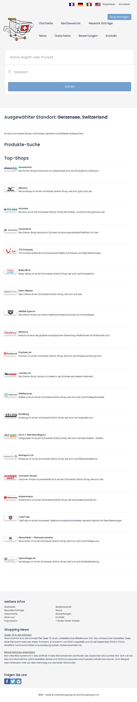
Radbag (24, 414)
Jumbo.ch (25, 373)
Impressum (10, 620)
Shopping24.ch (90, 694)
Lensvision (25, 229)
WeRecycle (25, 393)
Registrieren (109, 4)
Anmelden (124, 4)
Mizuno (23, 188)
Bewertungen (88, 36)
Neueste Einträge (101, 23)
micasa (23, 208)
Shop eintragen (119, 17)
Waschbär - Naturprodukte (36, 537)
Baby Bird (24, 270)
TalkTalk (24, 517)
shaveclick (25, 167)
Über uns (9, 617)
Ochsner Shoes (28, 475)
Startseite (46, 23)
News (43, 36)
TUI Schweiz (26, 249)
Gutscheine (63, 36)
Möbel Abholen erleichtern (19, 652)
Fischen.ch (25, 352)
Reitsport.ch (26, 455)
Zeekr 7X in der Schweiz (18, 635)
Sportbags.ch (27, 558)
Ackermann (26, 496)
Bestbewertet (71, 23)
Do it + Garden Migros (32, 434)
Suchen (69, 86)
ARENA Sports (27, 311)
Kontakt (111, 36)
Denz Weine (26, 290)
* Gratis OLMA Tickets (68, 620)
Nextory (23, 332)
